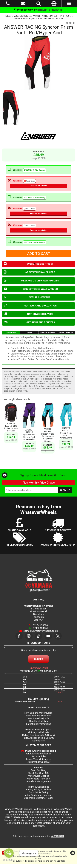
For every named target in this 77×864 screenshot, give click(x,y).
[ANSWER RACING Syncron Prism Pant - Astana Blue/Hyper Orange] (48, 427)
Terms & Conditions (38, 786)
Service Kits (38, 740)
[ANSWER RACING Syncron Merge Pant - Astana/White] (66, 426)
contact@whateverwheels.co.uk (40, 630)
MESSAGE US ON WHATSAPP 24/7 (40, 280)
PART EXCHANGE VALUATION (40, 305)
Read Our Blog (38, 770)
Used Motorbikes (38, 721)
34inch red (30, 210)
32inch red (29, 198)
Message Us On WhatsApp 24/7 (38, 670)
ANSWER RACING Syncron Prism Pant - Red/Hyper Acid (38, 18)
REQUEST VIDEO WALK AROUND (40, 289)
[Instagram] (29, 636)
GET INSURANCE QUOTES (40, 322)
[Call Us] (8, 4)
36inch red (30, 227)
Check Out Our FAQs (38, 773)
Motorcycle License (38, 775)
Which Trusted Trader (40, 264)
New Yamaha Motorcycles (38, 712)
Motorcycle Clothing (22, 16)
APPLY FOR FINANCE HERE (40, 272)
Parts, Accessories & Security (38, 737)
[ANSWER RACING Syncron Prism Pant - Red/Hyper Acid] (38, 62)
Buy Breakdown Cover (38, 762)
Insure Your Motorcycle (38, 759)
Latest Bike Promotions (38, 724)
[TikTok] (38, 636)
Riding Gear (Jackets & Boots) (38, 735)
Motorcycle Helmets (38, 732)
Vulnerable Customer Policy (38, 798)
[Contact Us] (23, 4)
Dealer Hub (38, 767)
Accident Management (38, 781)
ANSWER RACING (40, 16)
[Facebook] (19, 636)
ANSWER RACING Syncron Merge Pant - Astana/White (66, 433)
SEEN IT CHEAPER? (39, 297)
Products (8, 16)
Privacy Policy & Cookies (39, 789)
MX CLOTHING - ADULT (61, 16)
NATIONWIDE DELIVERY (40, 314)
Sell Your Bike (38, 756)
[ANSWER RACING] (38, 136)
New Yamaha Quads (38, 718)
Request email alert (38, 186)
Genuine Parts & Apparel (38, 729)
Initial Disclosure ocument (38, 795)
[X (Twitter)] (58, 636)
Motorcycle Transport (38, 778)
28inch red (29, 170)
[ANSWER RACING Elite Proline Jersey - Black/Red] (11, 421)
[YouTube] (48, 636)
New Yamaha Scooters (38, 715)
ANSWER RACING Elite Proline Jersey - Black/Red (11, 427)
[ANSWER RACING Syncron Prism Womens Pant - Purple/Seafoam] (29, 427)
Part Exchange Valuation (38, 753)
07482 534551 (40, 628)
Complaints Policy (38, 792)
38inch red (29, 242)
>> (75, 23)
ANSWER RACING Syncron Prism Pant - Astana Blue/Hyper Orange (47, 435)
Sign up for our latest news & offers (42, 475)
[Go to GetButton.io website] (9, 860)
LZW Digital (57, 836)
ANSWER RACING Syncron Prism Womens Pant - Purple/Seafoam (29, 435)
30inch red (30, 183)
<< (65, 23)
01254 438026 (40, 625)
